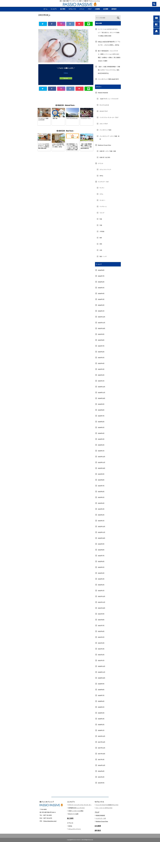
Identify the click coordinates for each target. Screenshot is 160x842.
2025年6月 (101, 352)
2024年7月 (101, 416)
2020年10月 (101, 678)
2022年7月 (101, 555)
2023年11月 (101, 462)
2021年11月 (101, 602)
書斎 (101, 237)
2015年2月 (101, 777)
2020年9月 (101, 684)
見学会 (101, 175)
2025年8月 (101, 340)
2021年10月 (101, 608)
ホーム (45, 9)
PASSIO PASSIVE (103, 92)
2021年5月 (101, 637)
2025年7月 (101, 346)
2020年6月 (101, 701)
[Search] (118, 18)
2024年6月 (101, 421)
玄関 (101, 250)
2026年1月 (101, 311)
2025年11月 (101, 322)
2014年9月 (101, 783)
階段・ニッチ (103, 256)
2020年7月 (101, 695)
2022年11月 (101, 532)
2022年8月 (101, 550)
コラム (101, 194)
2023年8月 (101, 480)
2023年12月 (101, 456)
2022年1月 (101, 590)
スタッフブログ (104, 123)
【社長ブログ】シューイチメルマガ (109, 98)
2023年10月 (101, 468)
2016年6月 (101, 771)
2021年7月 (101, 625)
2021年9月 (101, 614)
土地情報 (97, 9)
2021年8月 (101, 619)
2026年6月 (101, 282)
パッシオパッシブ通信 (105, 130)
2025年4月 (101, 363)
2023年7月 (101, 485)
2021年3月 (101, 649)
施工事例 (62, 9)
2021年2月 (101, 654)
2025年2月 (101, 375)
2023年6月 (101, 491)
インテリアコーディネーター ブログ (109, 117)
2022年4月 (101, 573)
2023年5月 (101, 497)
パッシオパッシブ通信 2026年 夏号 (108, 79)
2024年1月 (101, 451)
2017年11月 (101, 748)
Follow (66, 73)
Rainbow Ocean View (104, 145)
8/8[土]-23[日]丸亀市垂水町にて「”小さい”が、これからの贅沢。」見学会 (109, 43)
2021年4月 (101, 643)
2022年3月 (101, 579)
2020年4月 (101, 713)
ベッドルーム (103, 206)
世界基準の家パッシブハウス (76, 808)
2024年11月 (101, 392)
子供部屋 (102, 231)
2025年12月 (101, 317)
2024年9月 (101, 404)
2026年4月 (101, 293)
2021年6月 (101, 631)
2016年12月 (101, 765)
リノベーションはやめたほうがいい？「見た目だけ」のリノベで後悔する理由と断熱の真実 (108, 32)
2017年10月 (101, 753)
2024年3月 (101, 439)
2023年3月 (101, 509)
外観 (101, 225)
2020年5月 (101, 707)
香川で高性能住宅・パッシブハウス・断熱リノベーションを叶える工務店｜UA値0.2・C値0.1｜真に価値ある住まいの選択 (109, 56)
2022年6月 (101, 561)
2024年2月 (101, 445)
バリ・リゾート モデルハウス (104, 808)
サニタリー (102, 200)
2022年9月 (101, 544)
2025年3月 (101, 369)
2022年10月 (101, 538)
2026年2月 (101, 305)
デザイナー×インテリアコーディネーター (80, 805)
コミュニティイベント (105, 169)
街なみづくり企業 (73, 814)
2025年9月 (101, 334)
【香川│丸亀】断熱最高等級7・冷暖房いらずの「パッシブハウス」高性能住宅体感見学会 (109, 70)
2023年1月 (101, 520)
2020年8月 (101, 689)
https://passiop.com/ (50, 821)
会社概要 (105, 9)
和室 (101, 219)
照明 (101, 244)
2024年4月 (101, 433)
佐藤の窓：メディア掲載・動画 (108, 151)
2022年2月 (101, 585)
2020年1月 (101, 730)
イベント (100, 163)
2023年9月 (101, 474)
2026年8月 (101, 270)
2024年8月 (101, 410)
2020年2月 (101, 724)
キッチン (102, 187)
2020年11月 (101, 672)
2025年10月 (101, 328)
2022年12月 (101, 526)
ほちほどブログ (104, 111)
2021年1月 (101, 660)
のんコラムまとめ (104, 105)
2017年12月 (101, 742)
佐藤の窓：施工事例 (105, 157)
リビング (102, 212)
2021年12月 (101, 596)
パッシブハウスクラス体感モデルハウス (107, 805)
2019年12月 (101, 736)
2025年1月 (101, 381)
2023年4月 (101, 503)
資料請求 (114, 9)
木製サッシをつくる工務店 (75, 811)
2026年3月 (101, 299)
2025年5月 (101, 357)
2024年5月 (101, 427)
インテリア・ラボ (103, 181)
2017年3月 (101, 759)
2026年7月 (101, 276)
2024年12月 (101, 386)
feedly (66, 78)
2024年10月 (101, 398)
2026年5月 (101, 287)
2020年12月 (101, 666)
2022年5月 (101, 567)
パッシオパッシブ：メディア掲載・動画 (109, 137)
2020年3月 (101, 719)
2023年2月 (101, 515)
